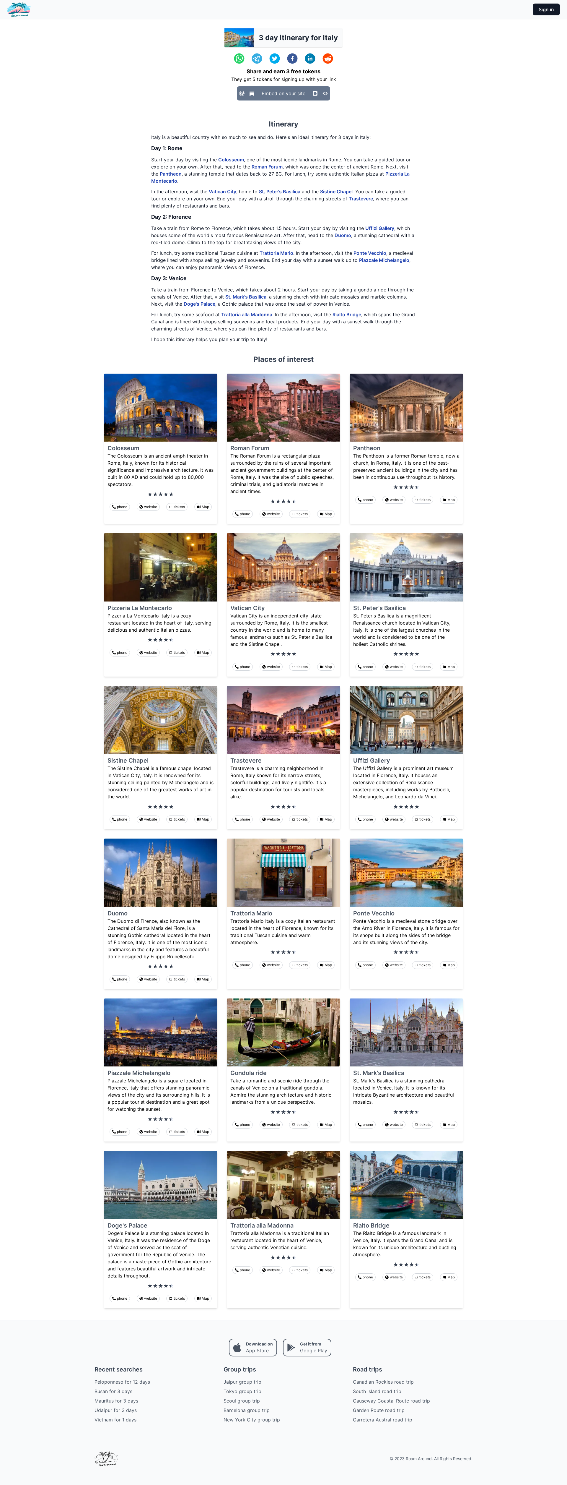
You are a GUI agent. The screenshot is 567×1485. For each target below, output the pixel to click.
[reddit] (327, 58)
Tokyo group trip (242, 1391)
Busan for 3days (113, 1391)
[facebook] (292, 58)
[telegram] (257, 58)
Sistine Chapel (336, 191)
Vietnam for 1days (115, 1420)
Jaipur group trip (242, 1382)
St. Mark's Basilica (245, 297)
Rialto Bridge (347, 314)
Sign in (546, 9)
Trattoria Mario (276, 253)
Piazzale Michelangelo (384, 260)
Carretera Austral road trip (382, 1420)
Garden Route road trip (379, 1410)
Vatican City (222, 191)
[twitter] (274, 58)
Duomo (343, 235)
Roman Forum (267, 167)
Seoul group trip (242, 1401)
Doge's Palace (199, 304)
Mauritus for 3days (116, 1401)
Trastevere (361, 199)
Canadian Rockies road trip (383, 1382)
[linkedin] (310, 58)
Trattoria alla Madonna (246, 314)
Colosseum (231, 160)
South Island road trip (377, 1391)
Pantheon (171, 174)
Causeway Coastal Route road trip (391, 1401)
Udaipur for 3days (115, 1410)
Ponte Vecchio (369, 253)
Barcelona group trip (247, 1410)
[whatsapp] (239, 58)
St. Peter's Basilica (279, 191)
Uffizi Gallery (379, 228)
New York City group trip (252, 1420)
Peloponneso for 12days (122, 1382)
